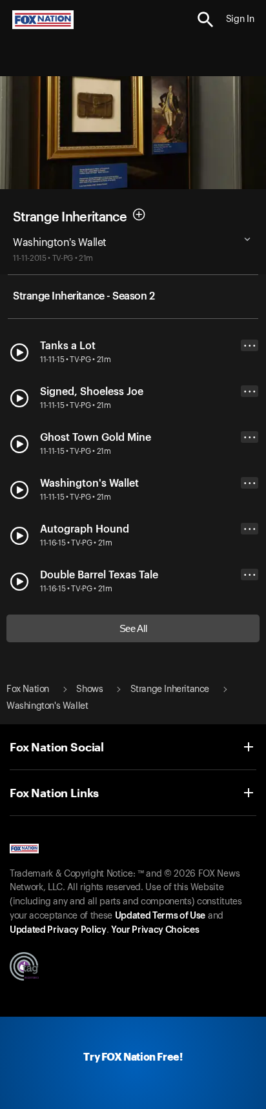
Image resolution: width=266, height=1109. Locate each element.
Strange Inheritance (70, 216)
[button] (205, 19)
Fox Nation (27, 689)
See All (133, 628)
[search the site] (205, 19)
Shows (89, 689)
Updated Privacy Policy (58, 930)
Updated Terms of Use (160, 916)
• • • (250, 345)
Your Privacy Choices (155, 930)
